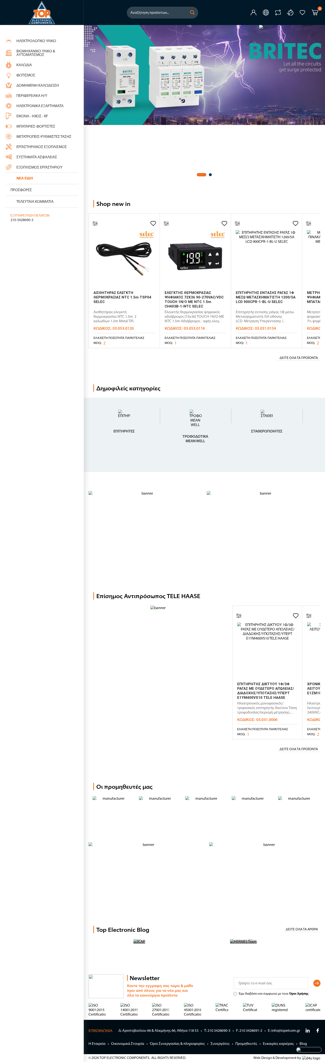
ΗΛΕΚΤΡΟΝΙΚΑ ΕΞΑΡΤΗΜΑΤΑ (40, 106)
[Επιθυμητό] (153, 223)
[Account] (253, 12)
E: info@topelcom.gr (284, 1030)
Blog (303, 1043)
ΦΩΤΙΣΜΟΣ (25, 75)
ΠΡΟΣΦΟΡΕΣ (21, 190)
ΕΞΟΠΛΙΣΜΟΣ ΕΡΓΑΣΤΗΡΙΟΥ (39, 167)
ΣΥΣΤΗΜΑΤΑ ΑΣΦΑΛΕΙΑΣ (36, 157)
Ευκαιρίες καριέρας (278, 1043)
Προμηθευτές (246, 1043)
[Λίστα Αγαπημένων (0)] (302, 12)
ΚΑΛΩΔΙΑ (24, 65)
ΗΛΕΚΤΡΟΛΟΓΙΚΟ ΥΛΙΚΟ (36, 41)
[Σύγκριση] (95, 223)
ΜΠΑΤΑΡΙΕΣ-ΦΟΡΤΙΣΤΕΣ (35, 126)
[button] (192, 12)
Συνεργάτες (220, 1043)
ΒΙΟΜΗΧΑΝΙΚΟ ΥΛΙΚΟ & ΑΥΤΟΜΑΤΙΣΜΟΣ (35, 53)
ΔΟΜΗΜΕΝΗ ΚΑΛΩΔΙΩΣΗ (37, 85)
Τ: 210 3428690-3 (217, 1030)
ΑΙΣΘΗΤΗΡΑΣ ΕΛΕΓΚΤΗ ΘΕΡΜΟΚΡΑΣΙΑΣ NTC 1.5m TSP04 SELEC (122, 297)
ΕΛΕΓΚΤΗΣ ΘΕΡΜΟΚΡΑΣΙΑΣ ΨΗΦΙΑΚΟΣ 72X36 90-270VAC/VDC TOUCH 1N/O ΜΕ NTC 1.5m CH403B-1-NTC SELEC (194, 299)
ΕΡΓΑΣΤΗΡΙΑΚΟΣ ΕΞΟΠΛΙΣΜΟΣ (41, 146)
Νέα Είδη (24, 178)
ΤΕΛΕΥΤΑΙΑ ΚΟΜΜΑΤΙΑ (35, 201)
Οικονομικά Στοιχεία (127, 1043)
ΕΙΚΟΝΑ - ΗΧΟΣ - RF (32, 116)
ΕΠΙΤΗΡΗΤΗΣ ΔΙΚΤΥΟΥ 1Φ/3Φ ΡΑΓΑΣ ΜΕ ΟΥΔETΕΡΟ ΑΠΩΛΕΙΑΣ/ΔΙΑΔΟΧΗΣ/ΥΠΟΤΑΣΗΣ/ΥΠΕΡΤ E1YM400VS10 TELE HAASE (265, 691)
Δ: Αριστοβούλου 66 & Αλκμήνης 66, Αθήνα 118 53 (158, 1030)
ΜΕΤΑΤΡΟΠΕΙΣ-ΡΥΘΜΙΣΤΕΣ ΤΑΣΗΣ (43, 136)
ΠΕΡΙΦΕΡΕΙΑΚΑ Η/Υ (31, 95)
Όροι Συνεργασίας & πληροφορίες (177, 1043)
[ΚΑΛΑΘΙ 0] (314, 13)
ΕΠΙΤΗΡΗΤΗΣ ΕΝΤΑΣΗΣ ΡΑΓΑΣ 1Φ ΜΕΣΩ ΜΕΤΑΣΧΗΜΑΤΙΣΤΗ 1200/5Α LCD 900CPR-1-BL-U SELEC (265, 297)
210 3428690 (20, 220)
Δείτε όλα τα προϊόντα (299, 358)
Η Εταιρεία (97, 1043)
